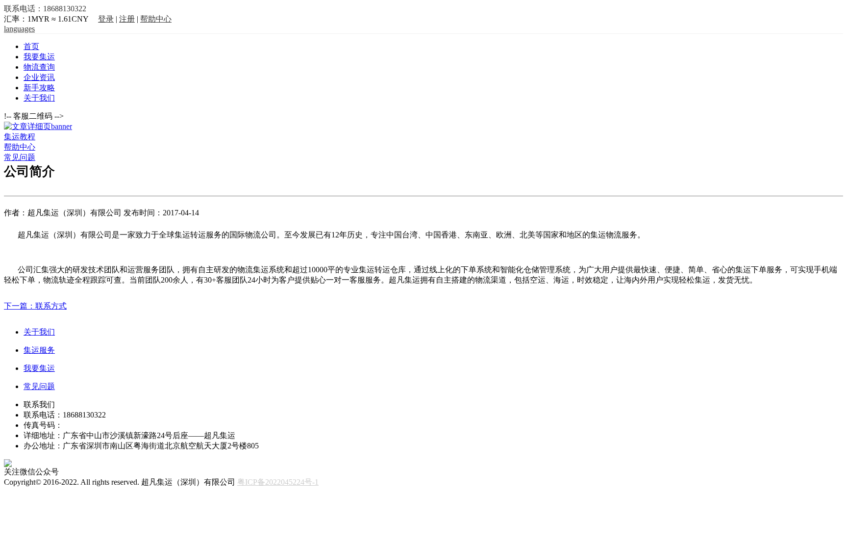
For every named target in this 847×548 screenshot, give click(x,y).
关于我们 (39, 98)
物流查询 (39, 67)
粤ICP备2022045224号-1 (278, 482)
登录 (106, 19)
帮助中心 (156, 19)
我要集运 (39, 56)
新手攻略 (39, 87)
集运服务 (39, 350)
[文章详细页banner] (38, 126)
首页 (31, 46)
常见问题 (19, 157)
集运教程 (19, 136)
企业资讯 (39, 77)
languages (19, 29)
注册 (127, 19)
